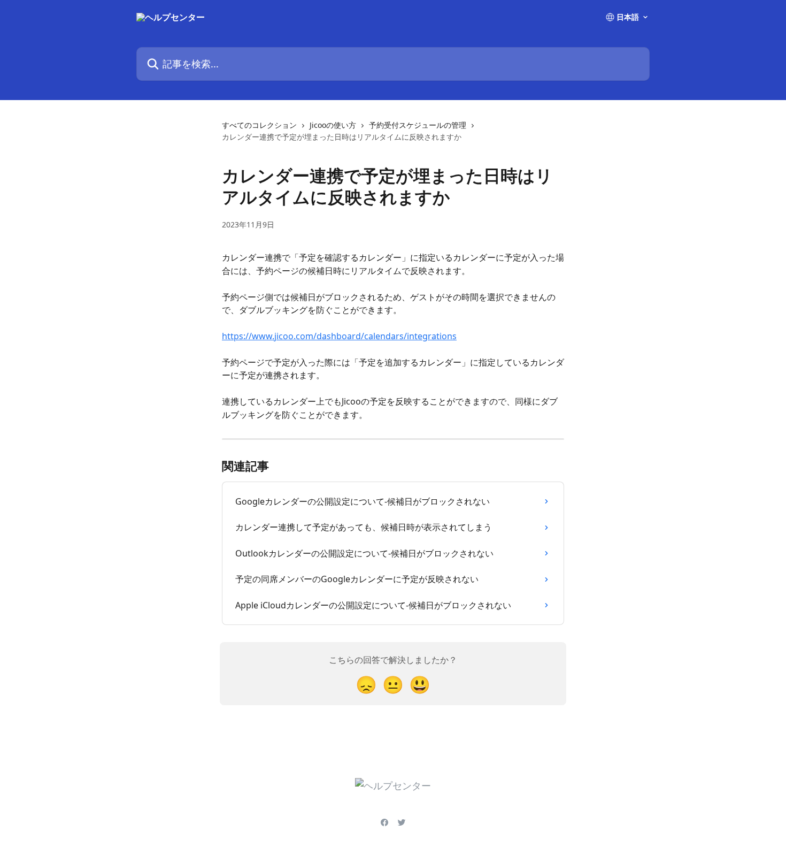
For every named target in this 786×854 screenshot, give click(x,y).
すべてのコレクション (259, 125)
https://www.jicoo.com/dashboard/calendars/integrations (339, 336)
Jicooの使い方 (333, 125)
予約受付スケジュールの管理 (417, 125)
